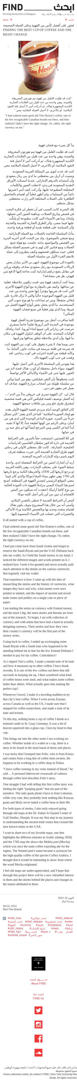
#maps (55, 928)
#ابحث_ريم (31, 931)
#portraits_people (17, 935)
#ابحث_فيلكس (38, 918)
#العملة (39, 924)
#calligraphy (54, 924)
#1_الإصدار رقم (64, 931)
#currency (25, 924)
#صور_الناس (35, 935)
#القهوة (11, 924)
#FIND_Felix (14, 918)
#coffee (69, 921)
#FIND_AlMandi (64, 918)
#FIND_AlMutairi (34, 921)
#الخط (69, 924)
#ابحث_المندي (15, 921)
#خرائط (69, 928)
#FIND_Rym (14, 931)
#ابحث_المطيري (53, 921)
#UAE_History (15, 928)
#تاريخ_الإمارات (37, 928)
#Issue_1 (46, 931)
